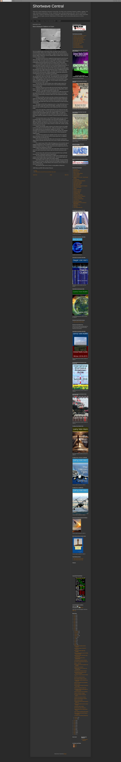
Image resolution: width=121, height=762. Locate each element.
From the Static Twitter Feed (78, 40)
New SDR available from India (79, 677)
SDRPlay (75, 188)
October (75, 634)
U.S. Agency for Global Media (78, 198)
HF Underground (76, 179)
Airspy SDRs (75, 169)
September (76, 635)
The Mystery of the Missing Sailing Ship (81, 715)
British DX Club (76, 172)
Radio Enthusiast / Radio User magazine (80, 185)
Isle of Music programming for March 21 (81, 661)
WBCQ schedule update (78, 700)
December (76, 631)
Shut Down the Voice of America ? (80, 707)
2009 (75, 729)
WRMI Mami (75, 206)
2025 (75, 616)
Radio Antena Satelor (77, 184)
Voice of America (76, 200)
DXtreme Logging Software (78, 173)
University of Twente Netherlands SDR (48, 20)
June (75, 640)
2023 (75, 619)
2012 (75, 725)
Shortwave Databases (77, 191)
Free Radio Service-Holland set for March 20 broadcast (80, 673)
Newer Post (35, 174)
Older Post (66, 174)
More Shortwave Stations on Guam (80, 678)
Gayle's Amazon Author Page (78, 558)
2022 (75, 621)
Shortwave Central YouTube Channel (79, 35)
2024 (75, 618)
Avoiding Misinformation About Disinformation (79, 658)
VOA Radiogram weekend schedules (80, 660)
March (75, 644)
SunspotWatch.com (76, 193)
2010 (75, 728)
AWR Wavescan (38, 171)
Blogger (65, 753)
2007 (75, 732)
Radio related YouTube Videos (78, 321)
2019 (75, 625)
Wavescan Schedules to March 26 (80, 687)
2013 (75, 723)
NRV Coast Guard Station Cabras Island (49, 171)
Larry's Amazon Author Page (78, 559)
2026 (75, 615)
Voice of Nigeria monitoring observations (81, 711)
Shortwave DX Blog (76, 192)
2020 (75, 624)
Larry (75, 746)
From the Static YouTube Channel (79, 39)
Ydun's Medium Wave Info (77, 207)
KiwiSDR (59, 20)
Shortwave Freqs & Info (77, 189)
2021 (75, 622)
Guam (42, 171)
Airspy (37, 20)
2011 (75, 726)
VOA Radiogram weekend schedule (80, 670)
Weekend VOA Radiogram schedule (80, 698)
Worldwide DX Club (76, 204)
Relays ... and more (77, 663)
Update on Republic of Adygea (79, 693)
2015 (75, 720)
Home (33, 20)
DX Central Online (76, 44)
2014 (75, 722)
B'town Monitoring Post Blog (78, 47)
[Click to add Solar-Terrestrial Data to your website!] (80, 602)
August (75, 637)
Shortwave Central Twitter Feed (78, 37)
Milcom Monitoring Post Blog (78, 38)
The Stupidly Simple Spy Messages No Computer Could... (81, 690)
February (76, 717)
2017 (75, 628)
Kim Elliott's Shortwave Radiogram (79, 180)
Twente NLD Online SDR (77, 197)
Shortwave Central (48, 6)
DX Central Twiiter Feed (77, 43)
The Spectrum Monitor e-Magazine (79, 196)
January (75, 718)
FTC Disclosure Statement (85, 740)
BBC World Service (76, 170)
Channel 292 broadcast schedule (80, 697)
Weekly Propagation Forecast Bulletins (81, 682)
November (76, 632)
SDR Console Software (77, 187)
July (75, 638)
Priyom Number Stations (77, 183)
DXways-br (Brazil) (76, 174)
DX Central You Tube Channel (78, 42)
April (75, 643)
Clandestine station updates (79, 706)
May (75, 641)
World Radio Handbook (77, 201)
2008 (75, 731)
